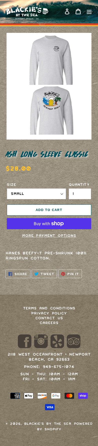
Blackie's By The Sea (47, 424)
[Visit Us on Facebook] (24, 342)
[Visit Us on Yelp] (57, 342)
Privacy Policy (49, 313)
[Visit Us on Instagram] (41, 342)
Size (11, 184)
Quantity (79, 184)
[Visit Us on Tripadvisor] (73, 342)
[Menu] (89, 11)
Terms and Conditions (49, 308)
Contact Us (49, 318)
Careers (49, 323)
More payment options (49, 235)
